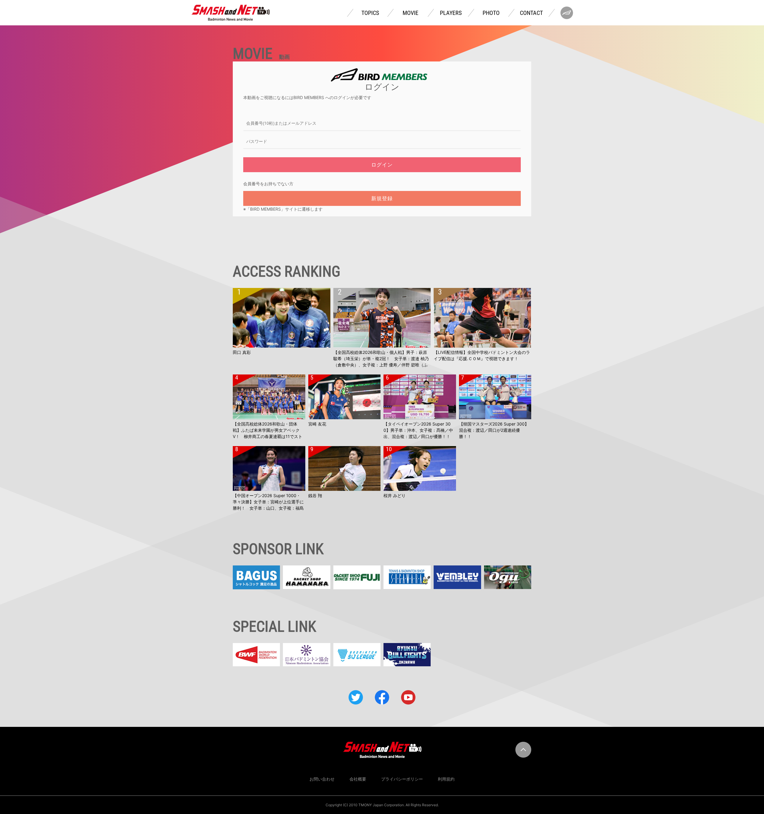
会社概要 (357, 778)
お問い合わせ (322, 778)
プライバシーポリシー (402, 778)
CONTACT (531, 12)
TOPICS (370, 12)
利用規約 (446, 778)
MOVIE (410, 12)
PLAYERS (451, 12)
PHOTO (491, 12)
